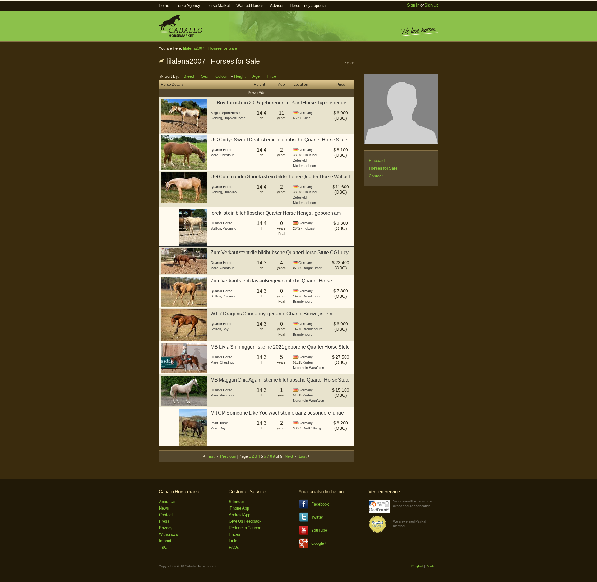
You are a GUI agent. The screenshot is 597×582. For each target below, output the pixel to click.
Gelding (216, 118)
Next (289, 456)
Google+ (318, 543)
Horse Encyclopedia (308, 5)
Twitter (317, 517)
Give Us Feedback (245, 521)
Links (233, 540)
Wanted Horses (250, 5)
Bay (226, 329)
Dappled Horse (235, 118)
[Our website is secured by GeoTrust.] (379, 511)
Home (164, 5)
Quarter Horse (221, 150)
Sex (204, 76)
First (210, 456)
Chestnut (227, 155)
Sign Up (431, 5)
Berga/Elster (312, 268)
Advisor (277, 5)
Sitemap (236, 501)
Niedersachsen (304, 165)
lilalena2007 (193, 48)
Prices (234, 534)
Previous (227, 456)
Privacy (166, 527)
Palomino (229, 228)
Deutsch (432, 566)
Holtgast (309, 228)
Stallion (216, 228)
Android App (239, 514)
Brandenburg (312, 296)
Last (303, 456)
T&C (163, 547)
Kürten (308, 362)
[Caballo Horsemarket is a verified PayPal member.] (377, 531)
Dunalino (230, 192)
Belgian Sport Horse (225, 113)
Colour (221, 76)
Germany (305, 113)
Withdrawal (168, 534)
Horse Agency (187, 5)
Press (164, 521)
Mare (214, 155)
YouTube (319, 530)
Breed (188, 76)
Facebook (320, 504)
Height (240, 76)
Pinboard (377, 160)
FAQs (234, 547)
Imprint (165, 540)
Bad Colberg (312, 428)
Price (271, 76)
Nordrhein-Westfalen (308, 367)
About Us (167, 501)
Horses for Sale (222, 48)
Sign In (413, 5)
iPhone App (239, 508)
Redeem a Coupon (245, 527)
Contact (376, 176)
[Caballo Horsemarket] (180, 35)
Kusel (307, 118)
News (164, 508)
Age (256, 76)
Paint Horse (219, 423)
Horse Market (218, 5)
